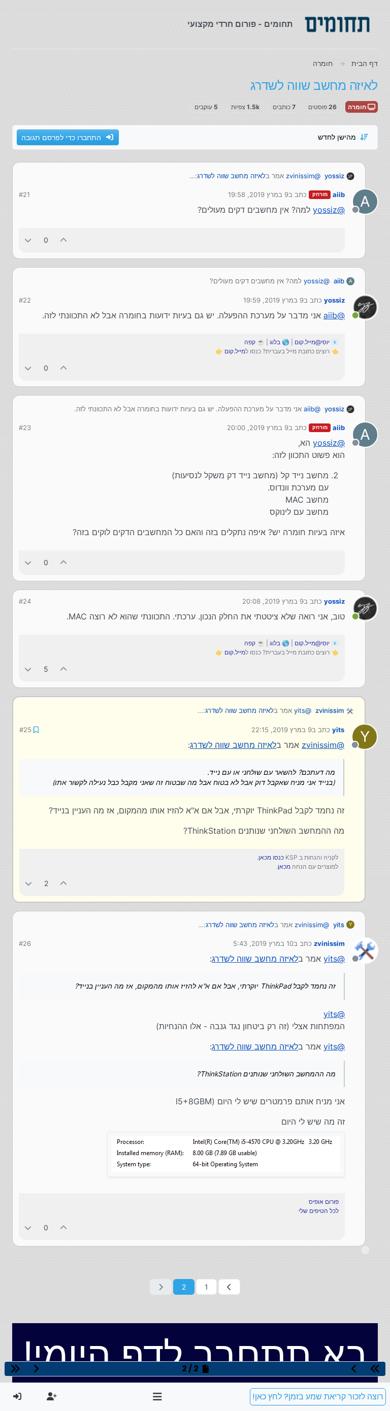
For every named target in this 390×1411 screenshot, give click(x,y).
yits (338, 730)
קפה (249, 342)
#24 (25, 601)
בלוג (275, 342)
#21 (24, 194)
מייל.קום (234, 351)
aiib (339, 194)
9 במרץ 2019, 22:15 (281, 730)
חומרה (358, 107)
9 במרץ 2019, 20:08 (273, 601)
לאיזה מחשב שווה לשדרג (231, 176)
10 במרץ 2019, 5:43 (263, 943)
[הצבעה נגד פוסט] (28, 240)
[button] (157, 1397)
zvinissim (329, 710)
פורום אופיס (324, 1201)
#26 (25, 943)
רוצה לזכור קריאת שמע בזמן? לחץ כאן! (317, 1396)
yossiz (334, 176)
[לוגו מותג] (337, 24)
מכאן (284, 866)
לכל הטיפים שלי (319, 1211)
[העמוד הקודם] (229, 1287)
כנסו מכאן (271, 857)
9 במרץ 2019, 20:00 (257, 427)
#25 (25, 730)
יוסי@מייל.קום (312, 342)
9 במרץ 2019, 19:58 (258, 194)
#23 (25, 427)
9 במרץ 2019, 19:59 (273, 300)
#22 (25, 300)
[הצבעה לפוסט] (64, 240)
